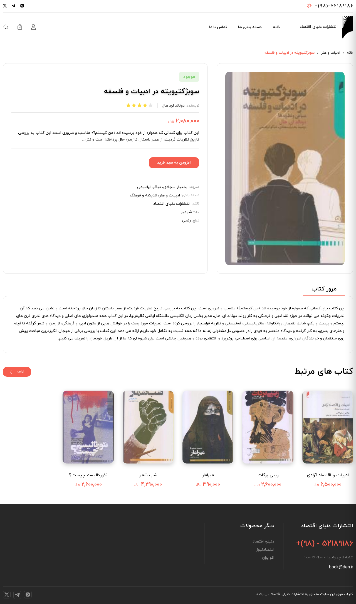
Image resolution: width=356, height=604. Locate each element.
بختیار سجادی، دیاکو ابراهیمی (162, 187)
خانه (276, 27)
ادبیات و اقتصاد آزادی (328, 475)
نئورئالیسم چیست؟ (88, 475)
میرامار (208, 475)
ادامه (20, 371)
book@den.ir (341, 567)
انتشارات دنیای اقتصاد (172, 204)
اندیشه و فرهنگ (143, 196)
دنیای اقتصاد (263, 542)
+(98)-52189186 (334, 6)
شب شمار (148, 475)
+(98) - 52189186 (324, 544)
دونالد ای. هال (173, 105)
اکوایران (268, 558)
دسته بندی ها (250, 27)
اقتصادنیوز (265, 550)
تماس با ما (218, 27)
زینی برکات (268, 475)
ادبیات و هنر (330, 52)
